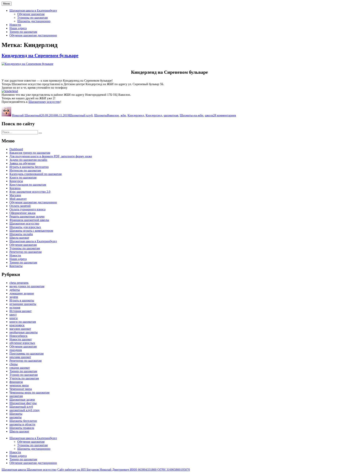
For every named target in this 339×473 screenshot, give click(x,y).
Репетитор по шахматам (25, 252)
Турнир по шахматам (23, 374)
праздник (15, 350)
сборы (13, 364)
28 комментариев (224, 115)
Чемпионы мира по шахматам (29, 392)
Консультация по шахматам (27, 184)
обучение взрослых (22, 343)
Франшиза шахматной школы (29, 220)
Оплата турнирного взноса (27, 209)
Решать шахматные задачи (27, 216)
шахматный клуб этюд (24, 410)
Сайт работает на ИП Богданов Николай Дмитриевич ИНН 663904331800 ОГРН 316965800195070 (123, 469)
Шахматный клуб (81, 115)
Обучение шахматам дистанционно (33, 35)
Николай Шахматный (26, 115)
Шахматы (100, 115)
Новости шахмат (20, 339)
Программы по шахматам (26, 353)
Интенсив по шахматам (25, 170)
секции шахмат (19, 367)
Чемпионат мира (20, 389)
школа (209, 115)
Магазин (15, 195)
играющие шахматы (22, 304)
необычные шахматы (23, 332)
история (14, 307)
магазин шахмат (20, 328)
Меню (6, 3)
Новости (15, 24)
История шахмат (20, 311)
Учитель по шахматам (24, 378)
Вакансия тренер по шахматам (29, 152)
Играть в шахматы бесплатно (29, 167)
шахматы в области (22, 424)
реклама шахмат (20, 357)
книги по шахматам (22, 321)
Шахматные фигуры (23, 403)
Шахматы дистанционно (33, 21)
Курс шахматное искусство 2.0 (29, 191)
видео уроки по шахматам (26, 286)
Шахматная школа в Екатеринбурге (33, 10)
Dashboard (16, 149)
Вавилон (113, 115)
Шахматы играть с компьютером (31, 230)
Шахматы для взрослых (25, 227)
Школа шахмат (19, 237)
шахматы (15, 417)
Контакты (16, 266)
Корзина (15, 188)
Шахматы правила (21, 428)
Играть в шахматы (21, 300)
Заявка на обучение (22, 163)
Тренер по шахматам (23, 31)
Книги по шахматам (22, 177)
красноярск (17, 325)
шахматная (171, 115)
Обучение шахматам (31, 14)
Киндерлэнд (154, 115)
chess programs (18, 282)
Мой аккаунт (18, 198)
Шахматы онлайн (21, 234)
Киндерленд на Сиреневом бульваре (40, 55)
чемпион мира (19, 385)
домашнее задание (21, 293)
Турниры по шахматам (32, 17)
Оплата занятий (20, 205)
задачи (13, 297)
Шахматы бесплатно (23, 420)
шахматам (16, 396)
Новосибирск (18, 335)
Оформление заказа (22, 213)
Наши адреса (18, 28)
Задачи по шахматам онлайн (28, 159)
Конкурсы (16, 181)
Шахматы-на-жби (191, 115)
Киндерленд (136, 115)
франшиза (16, 382)
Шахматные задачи (22, 399)
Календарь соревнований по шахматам (35, 174)
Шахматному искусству (44, 101)
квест (13, 314)
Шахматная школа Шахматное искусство (29, 469)
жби (123, 115)
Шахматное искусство (24, 223)
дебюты (14, 289)
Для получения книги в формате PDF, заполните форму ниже (50, 156)
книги (13, 318)
